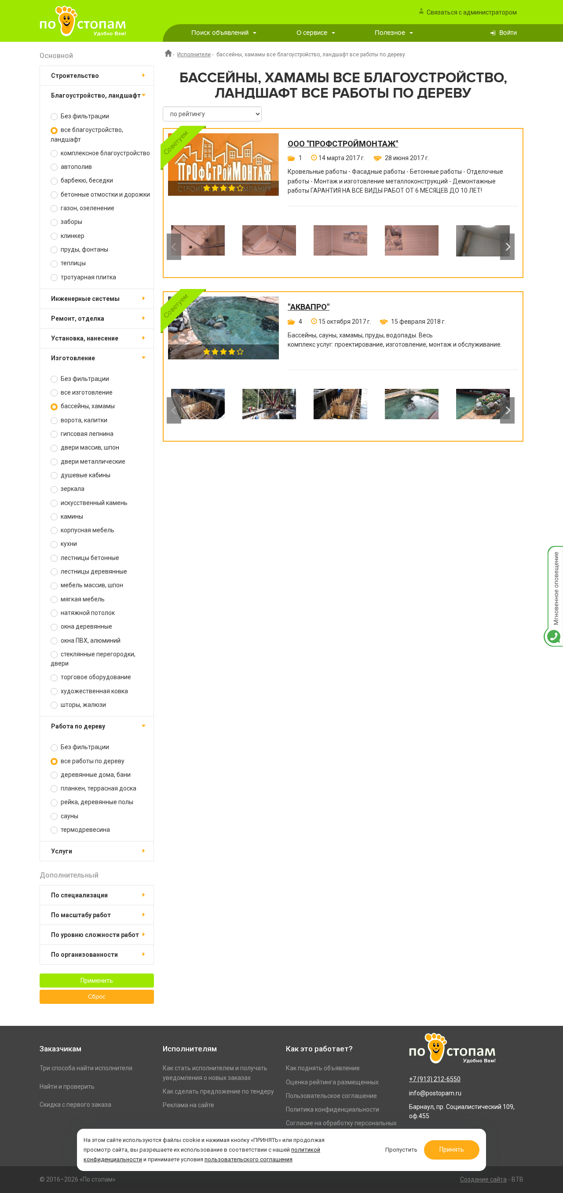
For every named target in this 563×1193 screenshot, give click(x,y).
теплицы (72, 263)
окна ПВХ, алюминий (90, 640)
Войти (508, 32)
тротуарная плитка (87, 277)
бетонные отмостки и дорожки (104, 194)
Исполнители (194, 54)
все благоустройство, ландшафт (87, 134)
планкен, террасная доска (97, 788)
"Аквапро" (308, 307)
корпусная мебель (86, 530)
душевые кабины (84, 475)
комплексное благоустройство (104, 153)
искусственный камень (93, 502)
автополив (75, 166)
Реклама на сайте (188, 1105)
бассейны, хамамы (87, 406)
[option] (198, 246)
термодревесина (84, 829)
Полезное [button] (390, 32)
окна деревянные (85, 626)
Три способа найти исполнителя (86, 1068)
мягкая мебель (82, 599)
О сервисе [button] (311, 32)
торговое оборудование (95, 677)
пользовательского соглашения (248, 1159)
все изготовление (86, 392)
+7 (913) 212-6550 (435, 1079)
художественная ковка (93, 691)
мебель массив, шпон (91, 585)
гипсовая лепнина (86, 433)
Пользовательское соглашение (331, 1095)
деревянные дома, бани (95, 774)
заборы (70, 221)
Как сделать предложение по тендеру (218, 1091)
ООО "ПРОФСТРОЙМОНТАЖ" (343, 144)
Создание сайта (483, 1179)
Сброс (97, 997)
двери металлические (92, 461)
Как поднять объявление (323, 1068)
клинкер (71, 235)
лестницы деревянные (93, 571)
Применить (96, 980)
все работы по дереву (91, 761)
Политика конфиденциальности (332, 1109)
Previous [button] (174, 247)
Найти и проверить (67, 1086)
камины (71, 516)
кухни (68, 543)
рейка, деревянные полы (96, 801)
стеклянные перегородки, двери (93, 659)
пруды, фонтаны (83, 249)
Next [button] (507, 247)
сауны (68, 816)
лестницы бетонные (89, 557)
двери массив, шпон (89, 447)
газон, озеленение (86, 208)
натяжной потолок (87, 612)
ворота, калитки (83, 420)
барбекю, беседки (86, 180)
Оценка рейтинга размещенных (332, 1082)
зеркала (71, 488)
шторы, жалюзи (82, 704)
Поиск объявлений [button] (220, 32)
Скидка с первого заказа (75, 1104)
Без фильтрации (84, 116)
